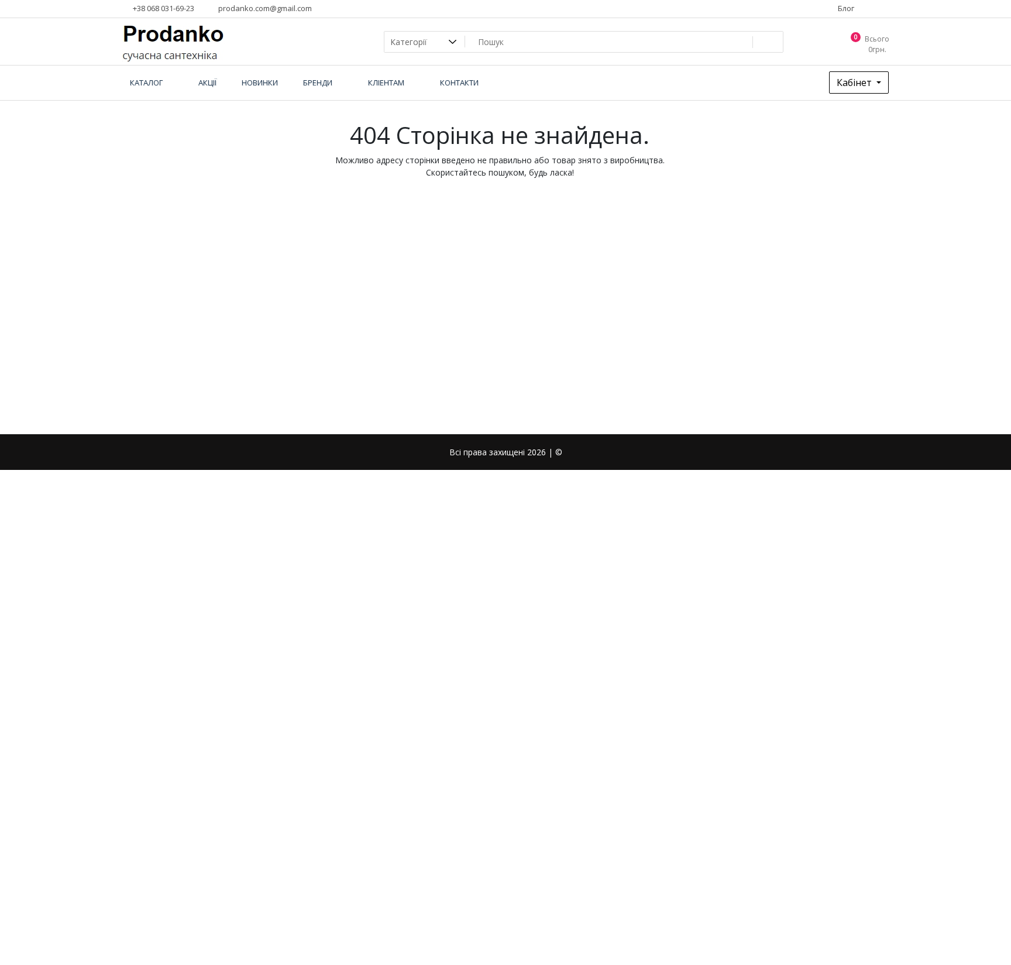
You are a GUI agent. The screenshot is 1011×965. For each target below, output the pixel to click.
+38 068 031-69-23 (162, 8)
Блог (845, 8)
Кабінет (855, 82)
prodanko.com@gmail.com (264, 8)
